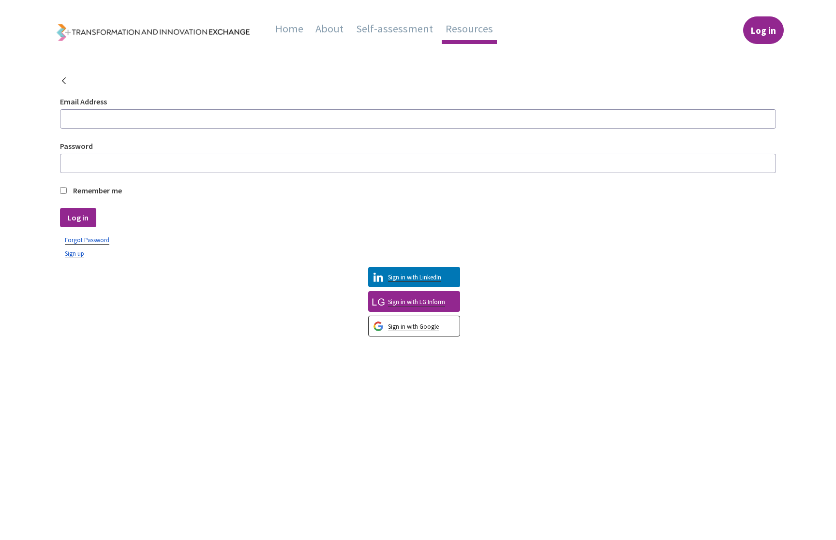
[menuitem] (289, 28)
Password (76, 146)
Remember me (97, 190)
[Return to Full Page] (64, 82)
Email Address (83, 101)
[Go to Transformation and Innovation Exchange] (160, 30)
